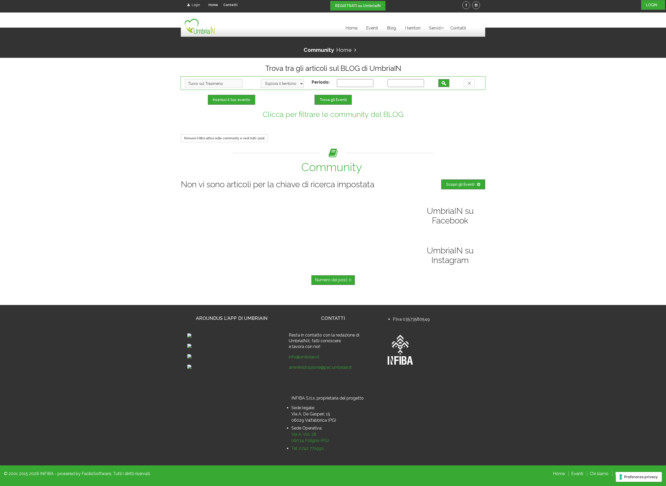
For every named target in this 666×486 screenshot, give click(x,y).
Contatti (230, 5)
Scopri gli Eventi (460, 184)
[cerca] (443, 83)
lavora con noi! (306, 346)
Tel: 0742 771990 (307, 448)
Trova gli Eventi (333, 100)
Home (213, 5)
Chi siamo (599, 473)
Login (195, 5)
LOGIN (653, 5)
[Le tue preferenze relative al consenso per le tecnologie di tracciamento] (639, 477)
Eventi (372, 28)
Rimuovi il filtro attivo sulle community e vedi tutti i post (224, 138)
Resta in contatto (305, 335)
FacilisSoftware (96, 473)
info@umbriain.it (304, 356)
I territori (412, 28)
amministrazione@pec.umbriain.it (320, 367)
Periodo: (322, 82)
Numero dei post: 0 (333, 279)
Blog (391, 28)
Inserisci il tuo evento (231, 100)
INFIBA (47, 473)
